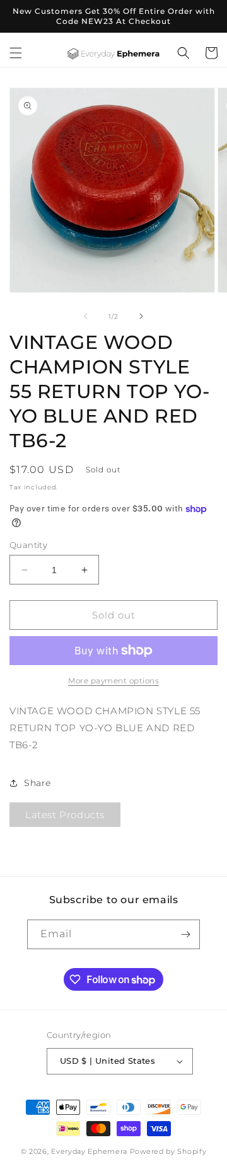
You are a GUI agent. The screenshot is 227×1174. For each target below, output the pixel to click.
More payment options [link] (113, 680)
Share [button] (37, 783)
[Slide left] (86, 316)
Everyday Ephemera (89, 1151)
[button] (16, 53)
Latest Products (65, 815)
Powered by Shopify (168, 1151)
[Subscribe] (185, 934)
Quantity (28, 545)
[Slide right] (141, 316)
